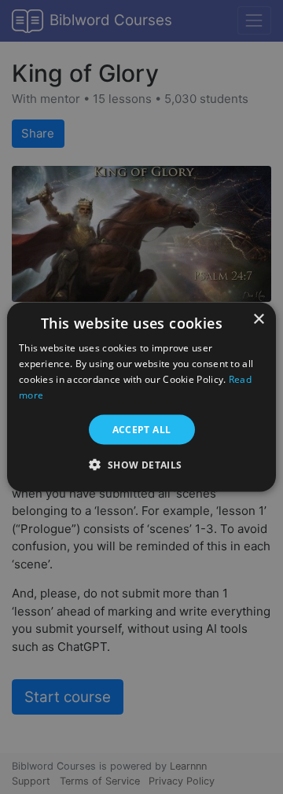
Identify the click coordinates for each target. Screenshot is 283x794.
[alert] (141, 397)
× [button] (258, 319)
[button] (141, 464)
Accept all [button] (141, 429)
